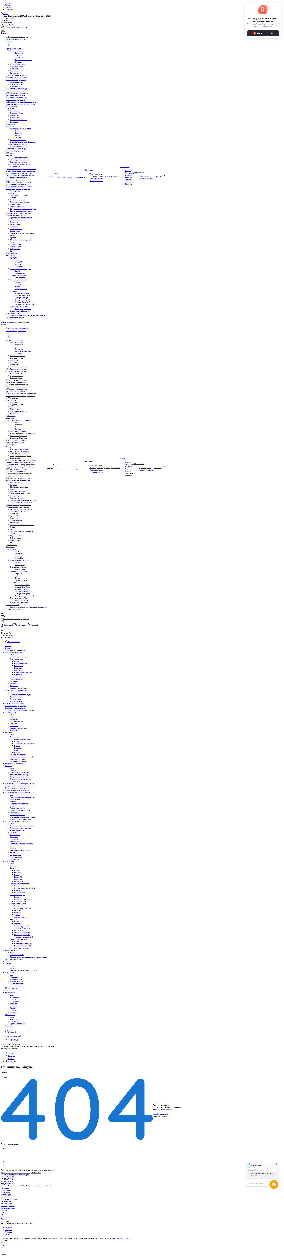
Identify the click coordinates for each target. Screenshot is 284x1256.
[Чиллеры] (26, 153)
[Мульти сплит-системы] (26, 44)
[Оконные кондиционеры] (26, 149)
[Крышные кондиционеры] (26, 178)
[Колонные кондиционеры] (26, 97)
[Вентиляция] (26, 253)
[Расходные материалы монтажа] (26, 213)
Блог (2, 1215)
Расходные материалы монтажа (22, 826)
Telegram (8, 5)
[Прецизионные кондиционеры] (26, 182)
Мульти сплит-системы (18, 657)
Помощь (4, 1212)
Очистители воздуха (22, 899)
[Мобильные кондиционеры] (26, 77)
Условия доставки (7, 1206)
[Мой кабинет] (2, 614)
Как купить (14, 977)
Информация (6, 1201)
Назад (12, 655)
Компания (5, 1188)
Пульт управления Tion (23, 944)
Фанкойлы (14, 737)
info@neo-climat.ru (8, 25)
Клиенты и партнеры (9, 1199)
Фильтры (17, 924)
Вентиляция (14, 866)
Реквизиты (5, 1221)
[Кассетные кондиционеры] (26, 89)
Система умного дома (22, 908)
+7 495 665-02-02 (7, 18)
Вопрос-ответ (6, 1217)
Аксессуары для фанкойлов (24, 743)
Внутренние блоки (21, 663)
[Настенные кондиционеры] (26, 37)
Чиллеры (13, 770)
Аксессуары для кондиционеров (22, 797)
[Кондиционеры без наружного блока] (26, 173)
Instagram (8, 3)
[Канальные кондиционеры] (26, 93)
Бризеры (17, 872)
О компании (14, 997)
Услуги (12, 968)
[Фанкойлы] (26, 124)
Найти (4, 1245)
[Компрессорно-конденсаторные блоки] (26, 169)
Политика (4, 1210)
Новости (4, 1197)
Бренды (4, 1219)
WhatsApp (9, 9)
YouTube (8, 7)
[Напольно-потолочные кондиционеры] (26, 102)
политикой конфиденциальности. (120, 1238)
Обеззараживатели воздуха (24, 888)
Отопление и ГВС (17, 955)
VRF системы (15, 717)
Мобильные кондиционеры (20, 695)
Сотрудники (5, 1192)
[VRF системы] (26, 106)
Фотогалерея (14, 1019)
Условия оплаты (7, 1203)
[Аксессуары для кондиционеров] (26, 186)
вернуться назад (162, 1116)
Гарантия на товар (8, 1208)
